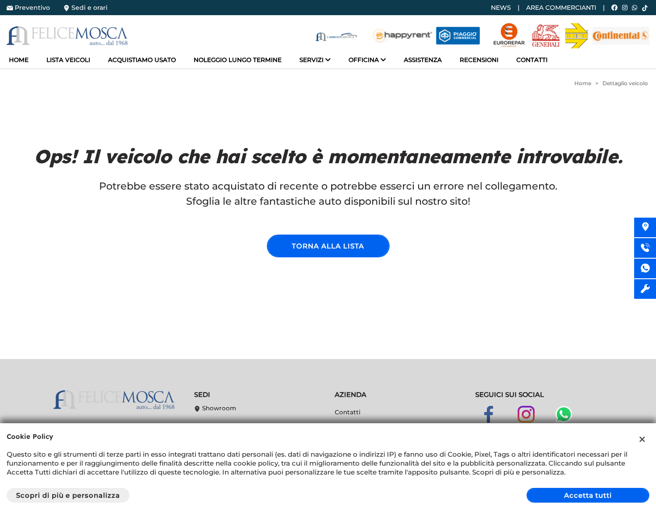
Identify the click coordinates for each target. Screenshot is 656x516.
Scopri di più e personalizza (68, 495)
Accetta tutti (588, 495)
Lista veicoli (68, 59)
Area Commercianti (561, 8)
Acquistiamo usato (142, 59)
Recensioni (479, 59)
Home (19, 59)
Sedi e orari (89, 8)
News (501, 8)
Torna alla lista (328, 246)
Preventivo (32, 8)
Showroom (218, 408)
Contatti (532, 59)
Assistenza (423, 59)
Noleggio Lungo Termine (238, 59)
